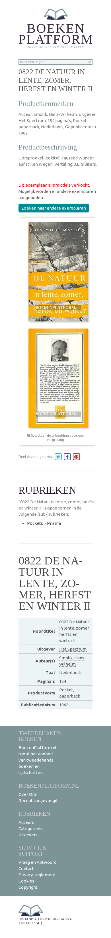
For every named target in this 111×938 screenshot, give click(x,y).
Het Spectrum (73, 649)
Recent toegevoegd (37, 800)
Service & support (32, 850)
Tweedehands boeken (39, 736)
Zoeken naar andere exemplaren (53, 208)
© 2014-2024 (62, 919)
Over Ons (27, 794)
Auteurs (26, 822)
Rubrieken (34, 814)
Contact (26, 868)
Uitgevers (28, 834)
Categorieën (30, 828)
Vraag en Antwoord (37, 862)
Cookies (26, 881)
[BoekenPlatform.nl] (55, 26)
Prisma (54, 523)
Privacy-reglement (37, 874)
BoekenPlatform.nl (48, 785)
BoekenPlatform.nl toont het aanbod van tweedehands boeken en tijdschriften (37, 760)
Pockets (35, 523)
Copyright (28, 887)
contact (26, 923)
